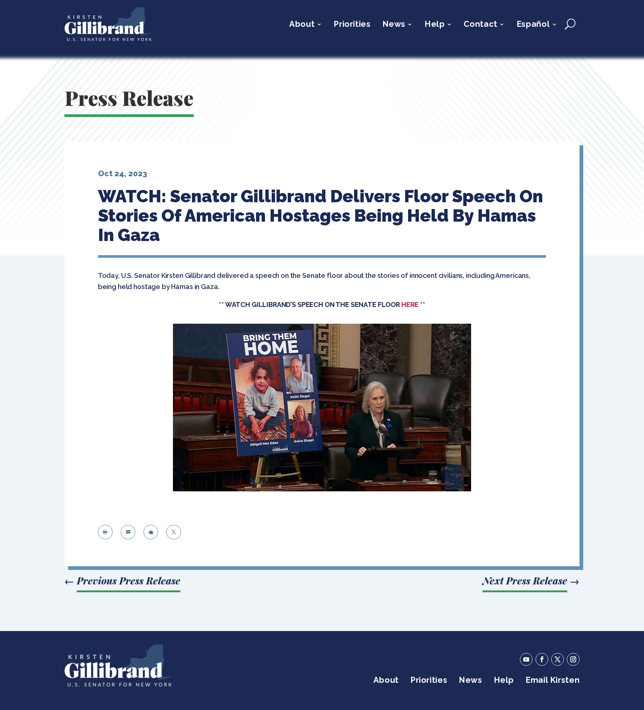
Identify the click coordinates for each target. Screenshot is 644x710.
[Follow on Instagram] (573, 659)
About (302, 25)
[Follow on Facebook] (542, 659)
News (393, 25)
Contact (480, 25)
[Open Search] (570, 24)
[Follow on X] (557, 659)
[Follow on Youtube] (526, 659)
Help (434, 25)
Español (533, 25)
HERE (410, 304)
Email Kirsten (552, 681)
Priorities (352, 25)
